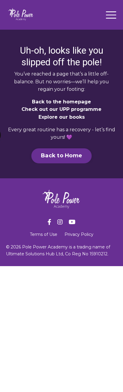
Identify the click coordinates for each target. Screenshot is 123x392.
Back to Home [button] (61, 155)
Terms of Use (43, 234)
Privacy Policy (78, 234)
